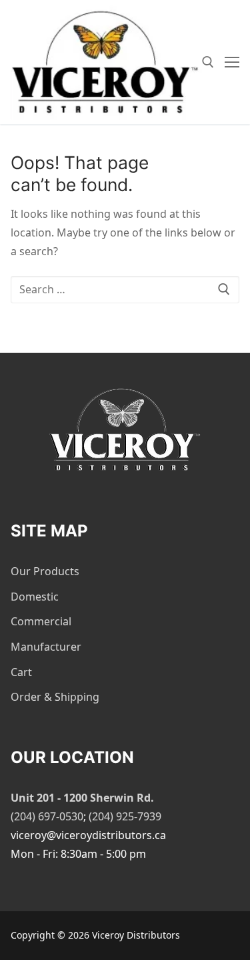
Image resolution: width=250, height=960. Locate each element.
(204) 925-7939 (125, 816)
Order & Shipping (55, 696)
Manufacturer (46, 646)
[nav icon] (232, 62)
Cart (21, 672)
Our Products (45, 571)
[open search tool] (208, 62)
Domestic (35, 596)
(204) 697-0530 (47, 816)
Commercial (41, 621)
